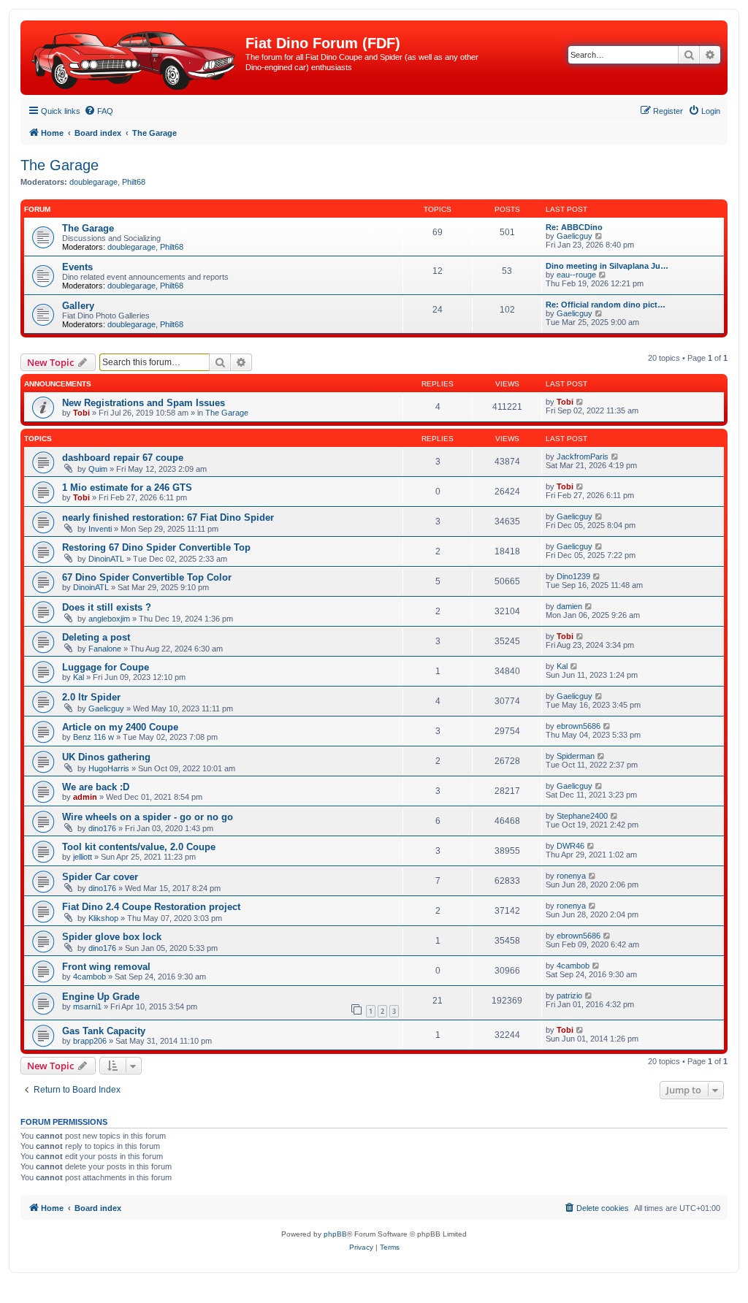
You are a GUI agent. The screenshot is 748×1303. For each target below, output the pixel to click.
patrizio (569, 995)
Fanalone (104, 648)
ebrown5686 (578, 726)
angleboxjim (109, 618)
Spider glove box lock (111, 936)
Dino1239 (573, 576)
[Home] (134, 57)
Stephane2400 (582, 815)
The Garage (59, 165)
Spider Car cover (100, 876)
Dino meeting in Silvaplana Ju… (607, 265)
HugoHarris (108, 768)
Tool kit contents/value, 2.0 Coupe (138, 846)
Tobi (81, 412)
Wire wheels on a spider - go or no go (147, 816)
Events (77, 266)
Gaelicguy (574, 236)
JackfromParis (582, 456)
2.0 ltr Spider (91, 697)
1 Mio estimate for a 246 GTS (127, 487)
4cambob (89, 976)
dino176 (102, 828)
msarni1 (87, 1006)
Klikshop (103, 918)
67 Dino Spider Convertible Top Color (147, 577)
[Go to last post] (580, 401)
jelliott (82, 856)
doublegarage (93, 181)
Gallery (78, 305)
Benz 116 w (93, 737)
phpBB (335, 1234)
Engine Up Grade (101, 996)
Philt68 (133, 181)
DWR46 (570, 845)
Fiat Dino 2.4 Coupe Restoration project (151, 906)
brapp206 (90, 1040)
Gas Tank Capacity (103, 1030)
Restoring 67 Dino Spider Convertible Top (156, 547)
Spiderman (576, 756)
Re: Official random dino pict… (605, 304)
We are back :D (95, 787)
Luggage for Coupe (105, 667)
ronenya (571, 875)
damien (569, 606)
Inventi (100, 528)
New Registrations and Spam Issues (143, 402)
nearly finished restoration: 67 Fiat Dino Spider (168, 517)
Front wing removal (106, 966)
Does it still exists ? (106, 607)
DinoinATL (106, 558)
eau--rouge (576, 274)
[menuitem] (98, 111)
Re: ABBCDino (574, 227)
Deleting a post (96, 637)
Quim (97, 469)
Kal (78, 677)
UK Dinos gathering (106, 757)
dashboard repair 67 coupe (122, 457)
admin (85, 796)
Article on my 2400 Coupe (120, 727)
